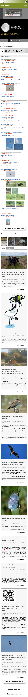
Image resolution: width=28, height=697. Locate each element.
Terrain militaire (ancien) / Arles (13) (8, 72)
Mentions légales (10, 689)
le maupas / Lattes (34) (5, 158)
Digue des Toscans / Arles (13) (7, 62)
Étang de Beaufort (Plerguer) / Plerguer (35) (10, 162)
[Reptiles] (13, 51)
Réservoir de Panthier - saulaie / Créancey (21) (10, 83)
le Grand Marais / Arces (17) (7, 76)
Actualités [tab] (3, 248)
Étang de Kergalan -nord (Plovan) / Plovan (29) (10, 103)
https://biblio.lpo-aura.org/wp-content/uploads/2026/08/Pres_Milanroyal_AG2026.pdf (14, 478)
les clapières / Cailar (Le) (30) (7, 124)
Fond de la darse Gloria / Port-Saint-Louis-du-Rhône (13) (12, 66)
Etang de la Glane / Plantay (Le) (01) (8, 59)
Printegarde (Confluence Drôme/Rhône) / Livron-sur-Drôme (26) (14, 100)
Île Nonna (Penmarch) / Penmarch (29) (9, 110)
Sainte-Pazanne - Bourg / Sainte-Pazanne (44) (10, 179)
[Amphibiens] (17, 51)
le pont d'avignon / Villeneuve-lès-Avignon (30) (10, 120)
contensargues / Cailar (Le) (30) (7, 117)
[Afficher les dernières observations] (7, 46)
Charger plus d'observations (14, 228)
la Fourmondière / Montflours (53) (8, 212)
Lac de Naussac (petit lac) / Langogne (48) (9, 208)
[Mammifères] (6, 51)
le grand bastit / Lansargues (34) (7, 155)
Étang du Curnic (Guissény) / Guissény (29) (10, 106)
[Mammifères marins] (9, 51)
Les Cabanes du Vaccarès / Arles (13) (9, 69)
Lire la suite (20, 289)
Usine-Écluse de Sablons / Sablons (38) (9, 169)
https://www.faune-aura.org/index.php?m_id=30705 (13, 428)
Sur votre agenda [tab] (10, 248)
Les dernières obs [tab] (5, 43)
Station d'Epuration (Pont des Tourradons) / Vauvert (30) (12, 132)
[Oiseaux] (2, 51)
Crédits (19, 689)
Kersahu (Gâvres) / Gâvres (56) (7, 215)
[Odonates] (20, 51)
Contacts (15, 689)
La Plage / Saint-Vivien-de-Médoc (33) (8, 135)
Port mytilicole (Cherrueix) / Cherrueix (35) (9, 165)
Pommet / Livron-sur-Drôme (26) (7, 96)
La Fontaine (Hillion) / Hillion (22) (7, 93)
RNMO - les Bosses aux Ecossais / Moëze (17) (10, 79)
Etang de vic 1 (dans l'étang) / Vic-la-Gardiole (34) (11, 152)
